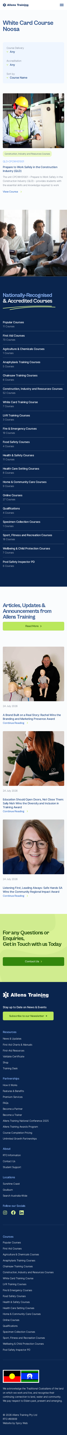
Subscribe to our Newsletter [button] (26, 1016)
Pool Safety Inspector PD (16, 1349)
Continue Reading (13, 723)
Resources (10, 1032)
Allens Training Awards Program (20, 1126)
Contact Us (9, 1161)
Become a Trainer (12, 1114)
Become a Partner (13, 1108)
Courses (8, 1236)
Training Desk (10, 1068)
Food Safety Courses (14, 1296)
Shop (5, 1062)
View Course (10, 191)
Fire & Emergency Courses (17, 1290)
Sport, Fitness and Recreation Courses (24, 1337)
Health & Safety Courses (16, 1302)
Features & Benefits (13, 1091)
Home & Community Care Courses (22, 1313)
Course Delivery (15, 47)
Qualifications (10, 1325)
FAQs (5, 1102)
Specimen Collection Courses (19, 1331)
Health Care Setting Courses (18, 1308)
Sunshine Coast (11, 1183)
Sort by (11, 73)
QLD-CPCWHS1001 (13, 161)
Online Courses (11, 1320)
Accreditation (14, 60)
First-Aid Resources (13, 1050)
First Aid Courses (12, 1248)
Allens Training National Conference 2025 (26, 1120)
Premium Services (13, 1096)
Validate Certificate (13, 1056)
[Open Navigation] (61, 4)
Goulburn (8, 1189)
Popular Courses (12, 1242)
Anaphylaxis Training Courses (19, 1260)
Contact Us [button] (32, 961)
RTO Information (12, 1155)
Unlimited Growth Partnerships (20, 1138)
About (7, 1148)
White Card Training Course (18, 1278)
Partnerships (11, 1078)
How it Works (10, 1085)
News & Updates (12, 1038)
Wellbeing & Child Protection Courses (23, 1343)
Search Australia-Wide (15, 1195)
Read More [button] (32, 626)
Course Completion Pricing (17, 1132)
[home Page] (16, 5)
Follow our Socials (14, 1205)
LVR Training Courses (14, 1284)
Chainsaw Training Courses (18, 1266)
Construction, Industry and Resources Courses (28, 1272)
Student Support (12, 1167)
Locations (9, 1177)
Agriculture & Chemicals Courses (21, 1254)
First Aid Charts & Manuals (17, 1044)
